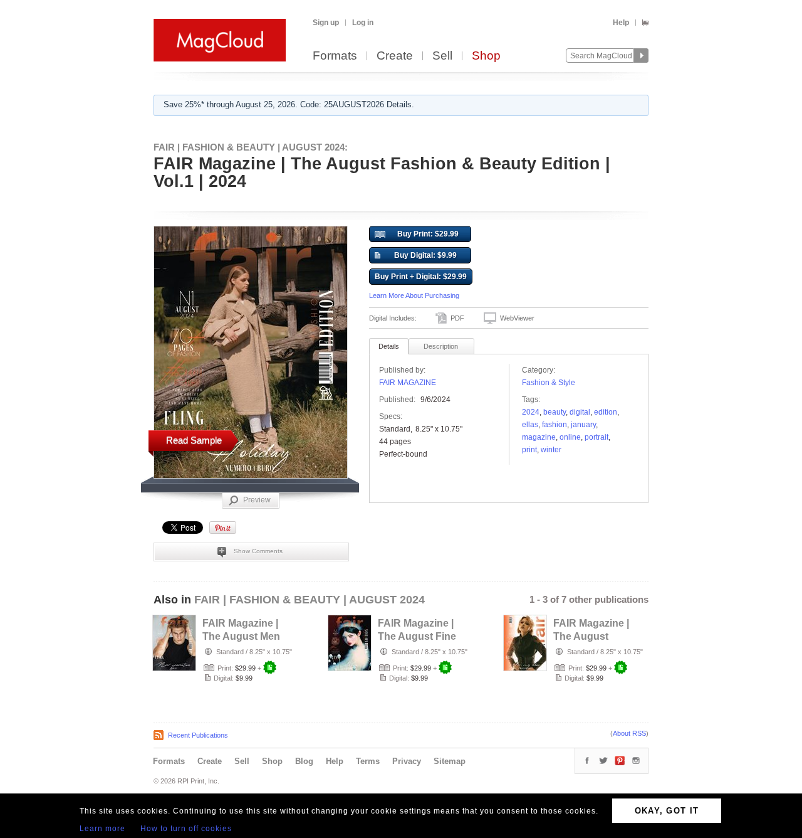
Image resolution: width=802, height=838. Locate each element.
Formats (335, 56)
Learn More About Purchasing (414, 295)
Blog (304, 761)
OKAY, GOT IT (667, 810)
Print (529, 449)
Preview (257, 500)
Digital (580, 412)
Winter (551, 449)
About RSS (629, 733)
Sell (442, 56)
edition (605, 412)
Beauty (554, 412)
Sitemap (450, 761)
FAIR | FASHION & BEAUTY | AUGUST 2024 (309, 599)
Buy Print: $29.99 (428, 234)
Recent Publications (198, 735)
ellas (530, 424)
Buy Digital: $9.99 (425, 255)
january (583, 424)
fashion (554, 424)
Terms (368, 761)
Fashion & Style (548, 382)
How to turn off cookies (186, 828)
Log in (362, 22)
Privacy (406, 761)
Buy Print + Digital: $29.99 (421, 276)
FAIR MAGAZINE (407, 382)
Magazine (539, 437)
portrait (596, 437)
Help (621, 22)
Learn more (102, 828)
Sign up (326, 22)
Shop (486, 56)
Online (570, 437)
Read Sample (194, 440)
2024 (530, 412)
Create (395, 56)
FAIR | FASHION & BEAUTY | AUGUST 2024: (251, 147)
